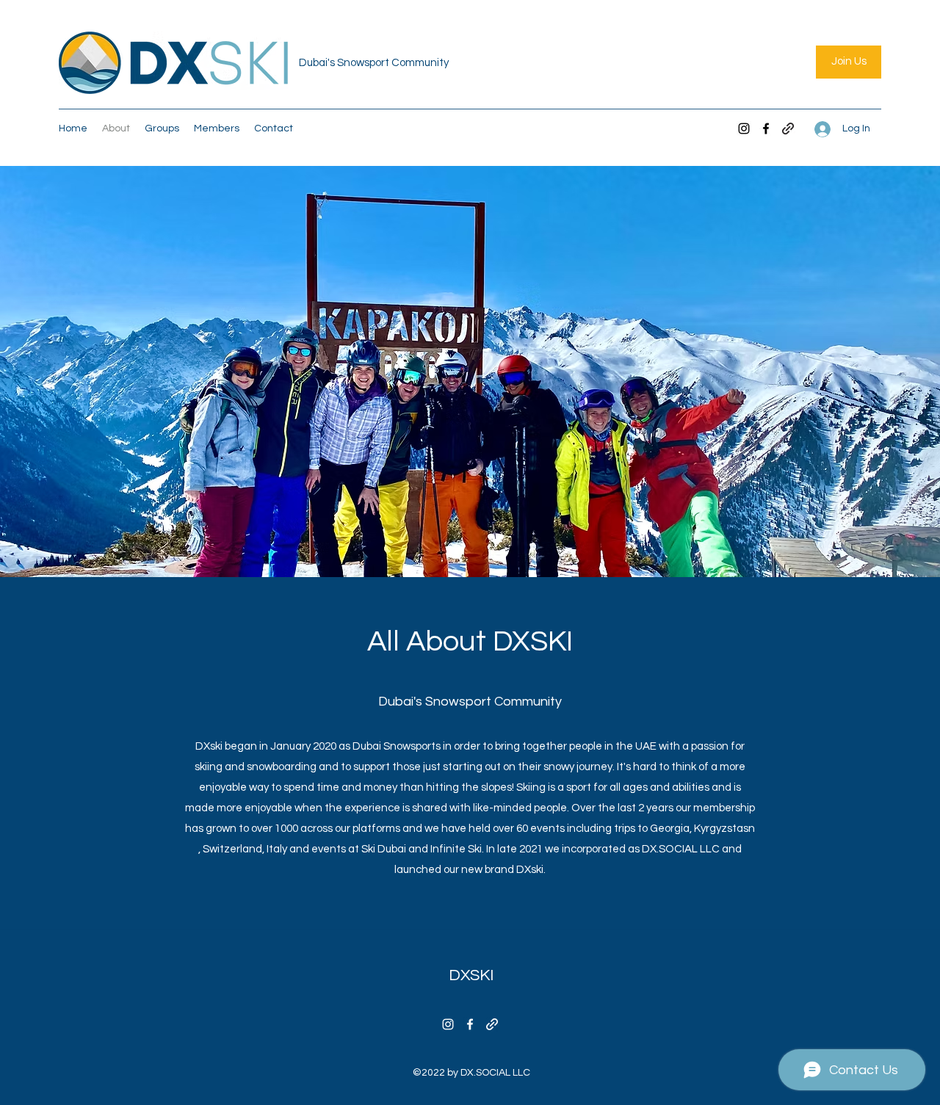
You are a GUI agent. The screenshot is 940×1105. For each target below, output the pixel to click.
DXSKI (471, 975)
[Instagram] (744, 128)
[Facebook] (766, 128)
